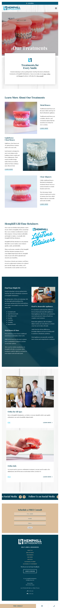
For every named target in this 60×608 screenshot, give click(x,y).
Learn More (44, 128)
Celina (48, 74)
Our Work (30, 557)
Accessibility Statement (30, 563)
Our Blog (30, 559)
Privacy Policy (30, 583)
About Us (30, 550)
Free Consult (18, 606)
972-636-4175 (30, 590)
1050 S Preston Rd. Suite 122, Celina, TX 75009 (30, 588)
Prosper (21, 76)
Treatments (30, 554)
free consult (40, 76)
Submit (30, 527)
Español (31, 3)
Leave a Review (30, 571)
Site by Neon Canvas (30, 584)
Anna (44, 74)
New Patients (30, 552)
